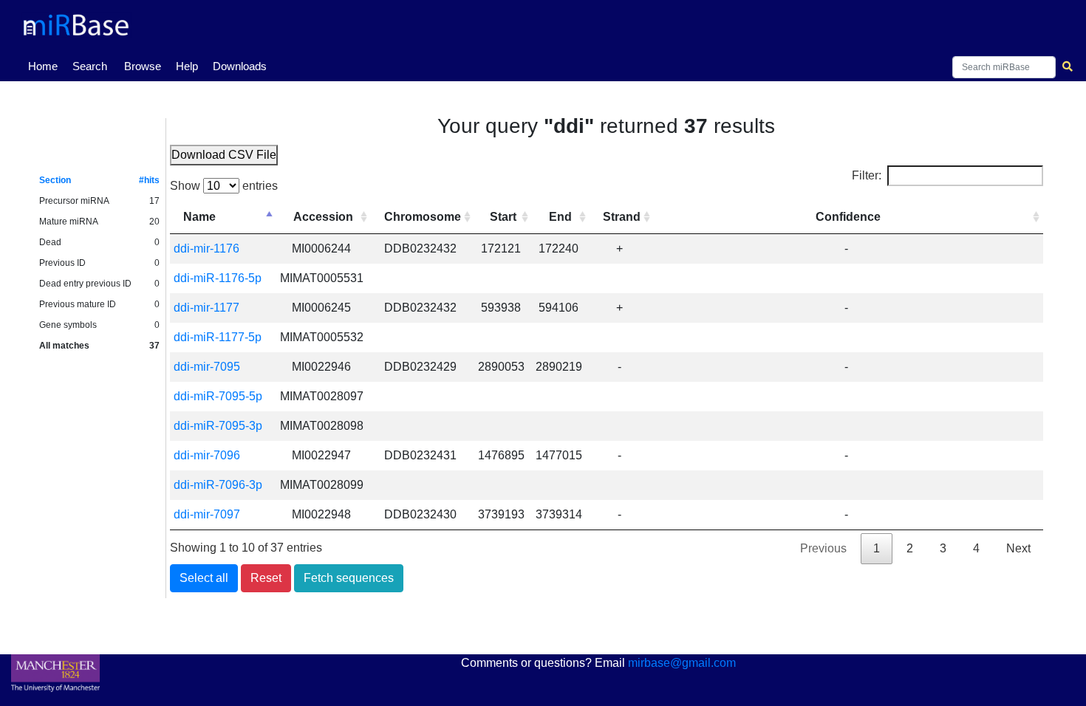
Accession (323, 216)
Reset (265, 578)
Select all (204, 578)
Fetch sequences (349, 578)
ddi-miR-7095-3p (218, 425)
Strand (622, 216)
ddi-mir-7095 (207, 366)
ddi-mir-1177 (206, 307)
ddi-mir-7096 (207, 455)
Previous (823, 548)
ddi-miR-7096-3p (218, 485)
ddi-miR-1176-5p (218, 278)
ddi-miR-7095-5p (218, 396)
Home (45, 65)
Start (503, 216)
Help (187, 66)
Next (1018, 548)
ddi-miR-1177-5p (218, 337)
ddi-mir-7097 (207, 514)
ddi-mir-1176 (206, 248)
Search (89, 66)
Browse (142, 66)
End (560, 216)
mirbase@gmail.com (682, 663)
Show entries (224, 185)
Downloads (240, 66)
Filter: (866, 175)
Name (199, 216)
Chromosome (422, 216)
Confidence (848, 216)
